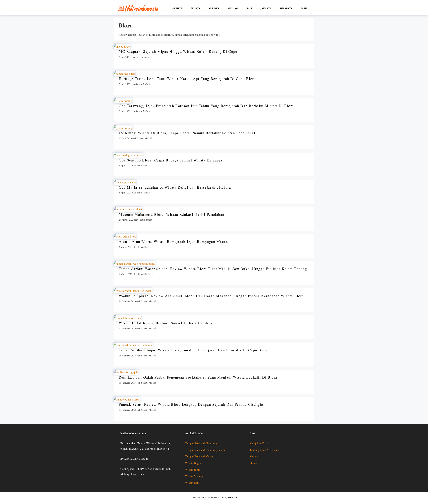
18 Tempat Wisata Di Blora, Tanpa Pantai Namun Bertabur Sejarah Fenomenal (187, 132)
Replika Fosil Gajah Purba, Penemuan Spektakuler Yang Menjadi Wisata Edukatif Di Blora (198, 377)
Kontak (254, 456)
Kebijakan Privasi (260, 443)
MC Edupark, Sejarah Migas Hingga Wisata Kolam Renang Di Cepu (178, 51)
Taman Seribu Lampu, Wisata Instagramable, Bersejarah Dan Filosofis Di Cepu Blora (193, 350)
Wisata (195, 8)
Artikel (177, 8)
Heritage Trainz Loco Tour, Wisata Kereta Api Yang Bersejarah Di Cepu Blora (187, 78)
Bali (249, 8)
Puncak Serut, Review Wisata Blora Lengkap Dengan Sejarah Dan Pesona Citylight (191, 404)
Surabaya (286, 8)
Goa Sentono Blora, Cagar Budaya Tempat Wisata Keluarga (170, 160)
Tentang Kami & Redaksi (264, 450)
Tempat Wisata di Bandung (201, 443)
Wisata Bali (192, 483)
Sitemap (254, 463)
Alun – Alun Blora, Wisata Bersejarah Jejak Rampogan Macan (173, 241)
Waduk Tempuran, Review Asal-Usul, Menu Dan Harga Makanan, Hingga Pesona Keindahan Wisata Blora (211, 295)
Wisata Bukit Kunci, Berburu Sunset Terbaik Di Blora (166, 322)
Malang (233, 8)
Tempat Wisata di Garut (199, 456)
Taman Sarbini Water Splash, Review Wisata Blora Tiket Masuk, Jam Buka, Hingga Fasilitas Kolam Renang (213, 268)
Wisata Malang (194, 476)
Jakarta (265, 8)
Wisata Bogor (193, 463)
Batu (304, 8)
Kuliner (213, 8)
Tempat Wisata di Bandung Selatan (205, 450)
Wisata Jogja (192, 470)
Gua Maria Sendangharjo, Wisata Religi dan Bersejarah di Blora (175, 187)
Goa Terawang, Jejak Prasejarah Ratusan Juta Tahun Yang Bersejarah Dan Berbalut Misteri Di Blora (206, 105)
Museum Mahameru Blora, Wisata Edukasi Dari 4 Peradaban (171, 214)
